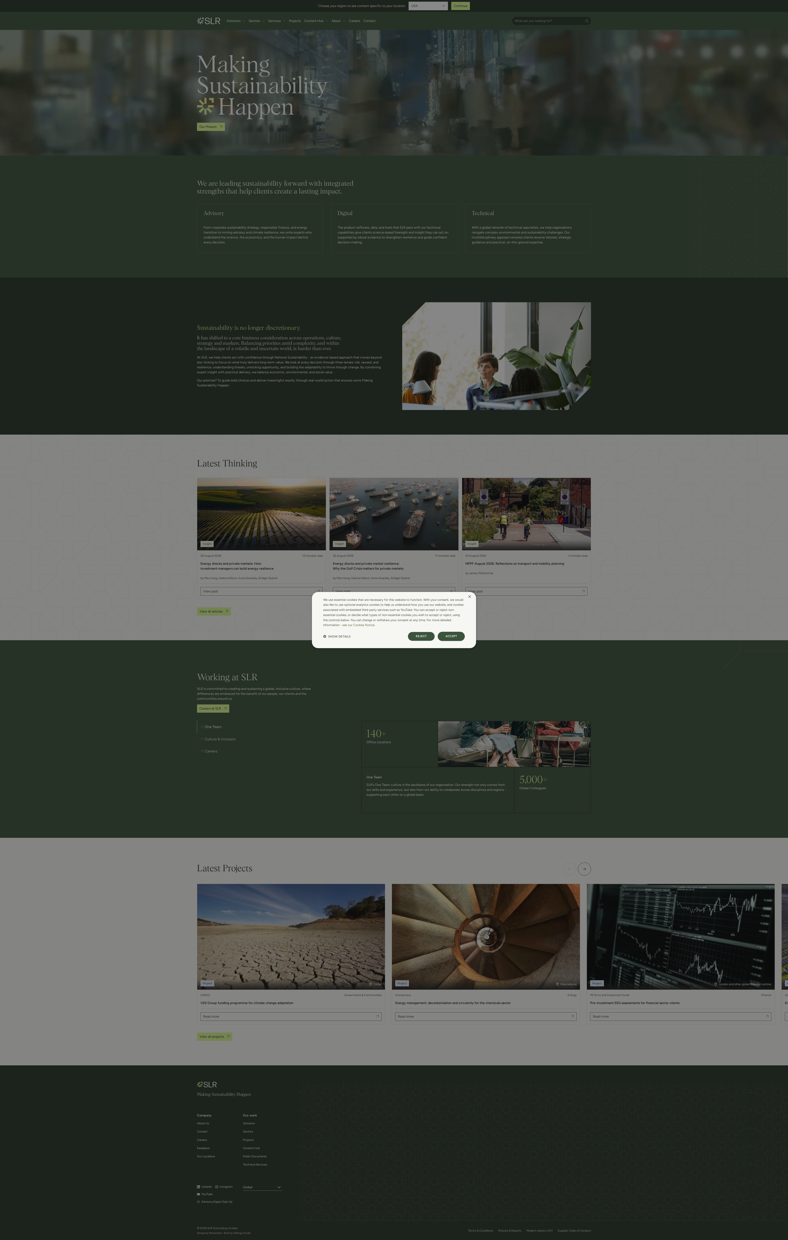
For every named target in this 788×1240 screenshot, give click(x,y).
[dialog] (394, 620)
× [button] (469, 596)
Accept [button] (451, 636)
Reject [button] (421, 636)
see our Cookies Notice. (358, 625)
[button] (336, 636)
